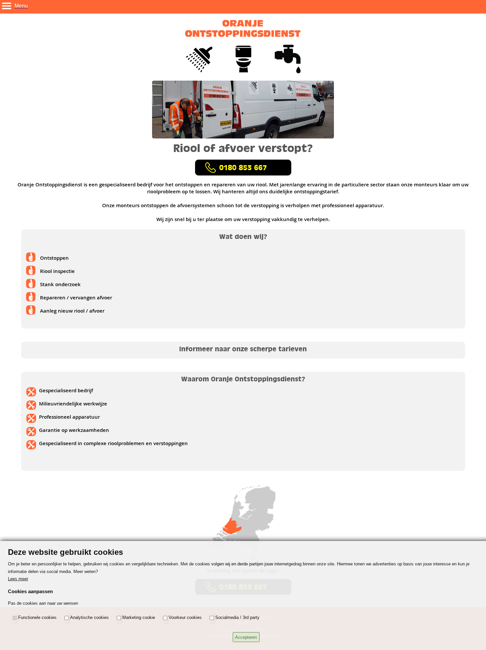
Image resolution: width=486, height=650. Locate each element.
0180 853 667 (243, 167)
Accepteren (246, 637)
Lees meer (18, 578)
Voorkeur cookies (185, 617)
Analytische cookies (89, 617)
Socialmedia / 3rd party (237, 617)
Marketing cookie (138, 617)
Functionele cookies (37, 617)
